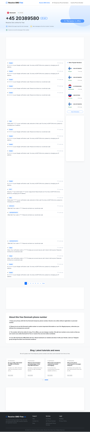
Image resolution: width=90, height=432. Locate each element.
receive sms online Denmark (19, 333)
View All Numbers (75, 111)
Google (11, 62)
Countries (48, 420)
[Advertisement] (45, 48)
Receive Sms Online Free (49, 431)
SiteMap (61, 420)
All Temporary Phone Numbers (60, 2)
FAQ (33, 420)
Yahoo (10, 247)
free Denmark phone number (33, 317)
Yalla (10, 121)
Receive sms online (54, 321)
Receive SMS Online (44, 2)
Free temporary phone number (36, 431)
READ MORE (10, 376)
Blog (33, 424)
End (43, 283)
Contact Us (35, 422)
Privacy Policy (63, 422)
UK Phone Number (51, 422)
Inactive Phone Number (77, 2)
